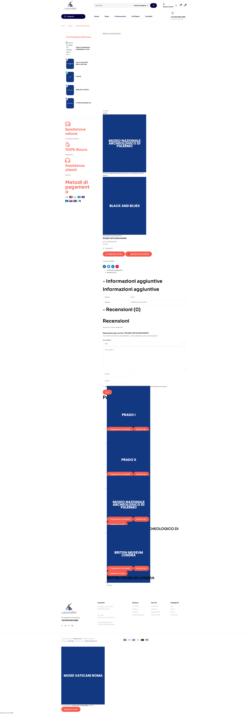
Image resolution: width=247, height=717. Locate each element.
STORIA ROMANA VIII (83, 103)
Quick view (142, 429)
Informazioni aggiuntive (115, 270)
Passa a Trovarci (168, 6)
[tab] (146, 270)
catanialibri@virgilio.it (105, 622)
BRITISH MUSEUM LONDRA (130, 578)
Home (63, 26)
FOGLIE (78, 76)
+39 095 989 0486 (178, 17)
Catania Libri (77, 639)
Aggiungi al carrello (115, 254)
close (11, 713)
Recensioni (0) (112, 272)
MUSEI (70, 26)
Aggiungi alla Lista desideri (139, 254)
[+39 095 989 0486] (173, 13)
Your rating (107, 340)
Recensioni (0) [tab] (123, 309)
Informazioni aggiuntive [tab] (134, 281)
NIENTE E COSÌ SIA (82, 90)
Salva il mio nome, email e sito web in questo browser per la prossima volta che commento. (136, 386)
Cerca (153, 5)
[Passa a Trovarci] (164, 4)
